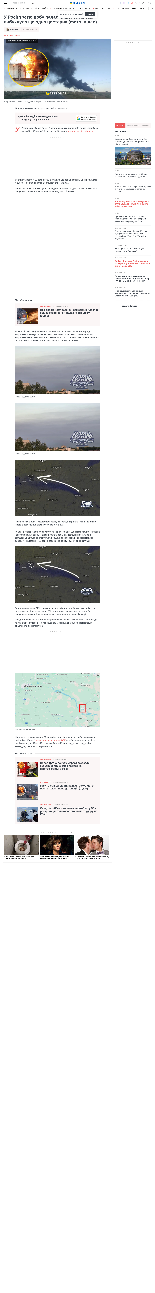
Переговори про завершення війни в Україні (27, 8)
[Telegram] (128, 3)
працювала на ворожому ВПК (50, 740)
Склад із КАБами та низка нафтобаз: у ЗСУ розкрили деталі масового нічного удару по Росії (68, 811)
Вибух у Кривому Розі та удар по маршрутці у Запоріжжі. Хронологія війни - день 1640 (133, 263)
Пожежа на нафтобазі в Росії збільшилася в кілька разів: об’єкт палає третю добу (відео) (69, 312)
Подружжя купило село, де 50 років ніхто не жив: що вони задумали (131, 175)
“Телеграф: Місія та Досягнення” (130, 8)
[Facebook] (120, 3)
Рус (149, 3)
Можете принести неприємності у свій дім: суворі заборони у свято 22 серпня (133, 189)
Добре (90, 14)
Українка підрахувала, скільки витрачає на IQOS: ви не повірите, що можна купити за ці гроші (133, 293)
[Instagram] (139, 3)
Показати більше (129, 306)
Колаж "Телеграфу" (59, 101)
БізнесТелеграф (102, 8)
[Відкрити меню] (6, 3)
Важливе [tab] (145, 125)
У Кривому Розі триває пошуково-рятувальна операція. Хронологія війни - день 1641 (132, 204)
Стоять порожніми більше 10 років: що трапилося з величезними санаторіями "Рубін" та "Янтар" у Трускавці (131, 235)
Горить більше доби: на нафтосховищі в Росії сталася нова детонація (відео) (67, 787)
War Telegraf (45, 306)
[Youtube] (132, 3)
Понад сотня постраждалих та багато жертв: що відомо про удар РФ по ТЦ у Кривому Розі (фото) (132, 278)
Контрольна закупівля (63, 8)
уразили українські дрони (80, 131)
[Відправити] (32, 3)
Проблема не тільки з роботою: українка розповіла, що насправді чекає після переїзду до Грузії (130, 218)
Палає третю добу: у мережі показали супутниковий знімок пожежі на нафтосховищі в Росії (65, 766)
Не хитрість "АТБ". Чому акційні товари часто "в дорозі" (130, 249)
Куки (80, 14)
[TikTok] (143, 3)
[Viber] (124, 3)
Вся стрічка (120, 131)
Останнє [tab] (120, 125)
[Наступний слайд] (152, 8)
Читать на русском (13, 35)
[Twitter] (135, 2)
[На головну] (77, 3)
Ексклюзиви (84, 8)
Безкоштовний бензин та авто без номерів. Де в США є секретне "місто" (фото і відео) (133, 141)
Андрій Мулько (15, 29)
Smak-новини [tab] (133, 125)
